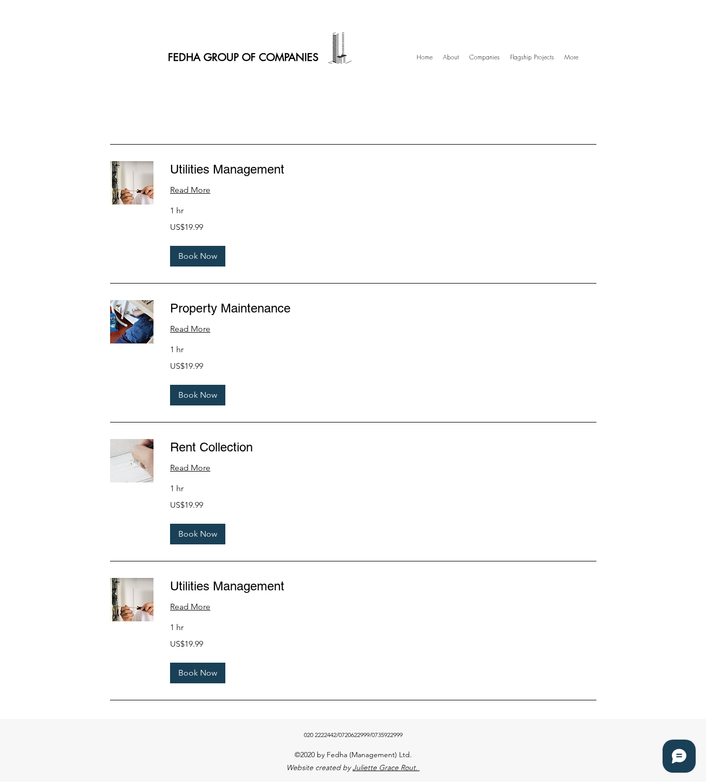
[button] (197, 256)
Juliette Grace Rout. (386, 767)
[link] (383, 169)
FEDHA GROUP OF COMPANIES (243, 57)
